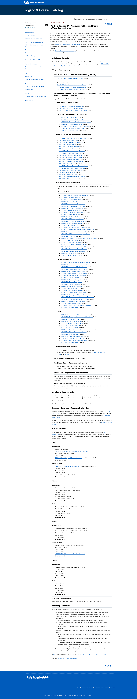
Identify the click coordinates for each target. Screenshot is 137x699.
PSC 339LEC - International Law (70, 214)
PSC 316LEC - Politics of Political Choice (70, 157)
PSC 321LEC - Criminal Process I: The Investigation (73, 166)
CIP (78, 654)
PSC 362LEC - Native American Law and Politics (75, 340)
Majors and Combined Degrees (34, 42)
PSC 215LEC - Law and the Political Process (73, 315)
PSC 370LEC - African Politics (69, 240)
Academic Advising (31, 83)
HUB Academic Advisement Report (35, 96)
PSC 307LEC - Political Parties (67, 144)
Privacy (106, 687)
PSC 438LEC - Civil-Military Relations (71, 255)
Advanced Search (30, 27)
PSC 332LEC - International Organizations (73, 204)
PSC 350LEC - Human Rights (69, 253)
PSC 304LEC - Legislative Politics (68, 140)
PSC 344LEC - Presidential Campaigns (70, 170)
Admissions (28, 76)
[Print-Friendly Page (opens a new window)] (108, 24)
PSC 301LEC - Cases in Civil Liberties (71, 321)
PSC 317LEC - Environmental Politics (69, 159)
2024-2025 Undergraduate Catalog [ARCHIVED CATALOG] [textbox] (91, 19)
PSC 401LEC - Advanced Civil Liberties (72, 336)
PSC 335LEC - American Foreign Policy (72, 280)
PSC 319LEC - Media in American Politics (71, 161)
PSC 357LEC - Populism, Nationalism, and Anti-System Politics (79, 238)
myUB (27, 93)
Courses (27, 53)
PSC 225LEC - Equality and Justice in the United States (77, 317)
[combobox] (93, 19)
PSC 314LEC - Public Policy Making (69, 153)
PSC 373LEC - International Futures (71, 303)
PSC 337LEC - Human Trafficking (70, 284)
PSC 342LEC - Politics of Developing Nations (74, 221)
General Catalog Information (33, 38)
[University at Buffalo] (34, 2)
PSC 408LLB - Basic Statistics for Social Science (73, 110)
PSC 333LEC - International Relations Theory (74, 273)
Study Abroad (29, 89)
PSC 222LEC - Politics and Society (70, 197)
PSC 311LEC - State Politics (66, 149)
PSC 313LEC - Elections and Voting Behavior (72, 151)
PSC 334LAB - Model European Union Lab (73, 206)
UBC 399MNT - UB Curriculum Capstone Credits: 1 (70, 554)
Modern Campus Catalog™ (84, 695)
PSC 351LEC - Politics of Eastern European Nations (75, 234)
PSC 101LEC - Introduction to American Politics (70, 78)
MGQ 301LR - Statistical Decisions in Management (76, 122)
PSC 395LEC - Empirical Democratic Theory (72, 176)
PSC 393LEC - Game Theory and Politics (71, 108)
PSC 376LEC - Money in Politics (68, 172)
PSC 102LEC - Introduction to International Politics (71, 85)
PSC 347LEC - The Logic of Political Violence (74, 227)
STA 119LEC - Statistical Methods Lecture (73, 128)
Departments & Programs (32, 50)
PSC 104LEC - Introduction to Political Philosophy (71, 89)
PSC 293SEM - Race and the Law (71, 319)
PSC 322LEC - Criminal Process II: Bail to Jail (72, 168)
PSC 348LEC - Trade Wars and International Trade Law (77, 229)
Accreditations (29, 100)
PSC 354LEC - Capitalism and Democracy (73, 301)
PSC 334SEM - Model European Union (72, 208)
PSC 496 (99, 352)
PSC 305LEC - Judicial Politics (69, 327)
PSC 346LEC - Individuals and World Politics (73, 292)
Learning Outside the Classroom (34, 86)
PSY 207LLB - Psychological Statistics (71, 124)
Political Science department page (65, 51)
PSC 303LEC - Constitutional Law (70, 325)
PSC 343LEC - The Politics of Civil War (72, 223)
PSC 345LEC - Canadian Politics (70, 225)
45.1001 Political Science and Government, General (95, 654)
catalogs (48, 695)
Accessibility (112, 687)
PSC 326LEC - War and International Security (74, 265)
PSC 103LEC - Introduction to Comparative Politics (71, 87)
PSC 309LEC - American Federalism (69, 146)
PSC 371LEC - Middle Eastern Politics (71, 242)
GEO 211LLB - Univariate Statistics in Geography (75, 120)
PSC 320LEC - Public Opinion (67, 164)
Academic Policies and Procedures (35, 60)
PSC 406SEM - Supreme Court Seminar (72, 338)
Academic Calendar (31, 64)
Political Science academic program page (68, 44)
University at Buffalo (87, 687)
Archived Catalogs (30, 35)
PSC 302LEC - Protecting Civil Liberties (72, 323)
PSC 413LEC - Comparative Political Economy (74, 249)
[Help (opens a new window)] (111, 24)
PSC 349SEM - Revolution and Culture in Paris (74, 232)
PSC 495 (94, 352)
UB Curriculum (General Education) (35, 56)
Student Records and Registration (35, 79)
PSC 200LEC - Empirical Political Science (71, 106)
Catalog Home (29, 32)
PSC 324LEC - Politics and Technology (72, 199)
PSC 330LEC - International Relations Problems (74, 269)
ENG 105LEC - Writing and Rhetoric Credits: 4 (68, 458)
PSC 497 (57, 413)
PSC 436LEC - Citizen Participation (69, 179)
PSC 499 (66, 354)
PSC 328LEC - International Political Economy (74, 202)
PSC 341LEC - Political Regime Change (72, 219)
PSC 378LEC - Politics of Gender (68, 174)
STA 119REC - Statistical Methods (70, 130)
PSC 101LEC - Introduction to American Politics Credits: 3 (71, 451)
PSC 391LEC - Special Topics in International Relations (76, 305)
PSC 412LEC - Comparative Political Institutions (74, 247)
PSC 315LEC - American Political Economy (71, 155)
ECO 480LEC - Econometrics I (69, 117)
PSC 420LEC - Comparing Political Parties (73, 251)
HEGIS (55, 654)
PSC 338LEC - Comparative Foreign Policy (73, 212)
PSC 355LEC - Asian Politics (69, 236)
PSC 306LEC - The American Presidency (71, 142)
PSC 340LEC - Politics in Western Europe (72, 217)
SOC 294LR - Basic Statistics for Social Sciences (75, 126)
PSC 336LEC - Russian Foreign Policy (71, 210)
